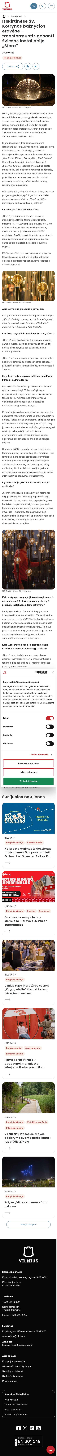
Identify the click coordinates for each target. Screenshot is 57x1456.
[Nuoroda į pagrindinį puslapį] (4, 16)
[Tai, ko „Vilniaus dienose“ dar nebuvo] (28, 1213)
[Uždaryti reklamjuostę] (53, 672)
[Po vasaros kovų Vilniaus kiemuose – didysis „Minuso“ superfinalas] (28, 931)
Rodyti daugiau (28, 1224)
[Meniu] (51, 6)
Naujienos (16, 16)
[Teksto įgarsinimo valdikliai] (36, 66)
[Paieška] (42, 6)
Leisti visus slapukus (28, 763)
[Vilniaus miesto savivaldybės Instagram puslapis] (25, 1428)
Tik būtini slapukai (28, 781)
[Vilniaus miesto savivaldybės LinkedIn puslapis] (32, 1428)
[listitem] (28, 852)
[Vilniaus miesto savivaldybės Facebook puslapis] (18, 1428)
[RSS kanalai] (38, 1428)
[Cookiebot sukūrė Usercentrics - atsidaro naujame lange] (35, 672)
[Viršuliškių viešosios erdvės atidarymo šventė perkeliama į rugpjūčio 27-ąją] (28, 1148)
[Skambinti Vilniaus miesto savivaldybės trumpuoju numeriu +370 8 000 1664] (33, 6)
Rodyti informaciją (40, 754)
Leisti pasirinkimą (28, 772)
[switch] (50, 727)
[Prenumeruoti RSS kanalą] (27, 66)
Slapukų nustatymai (12, 1371)
